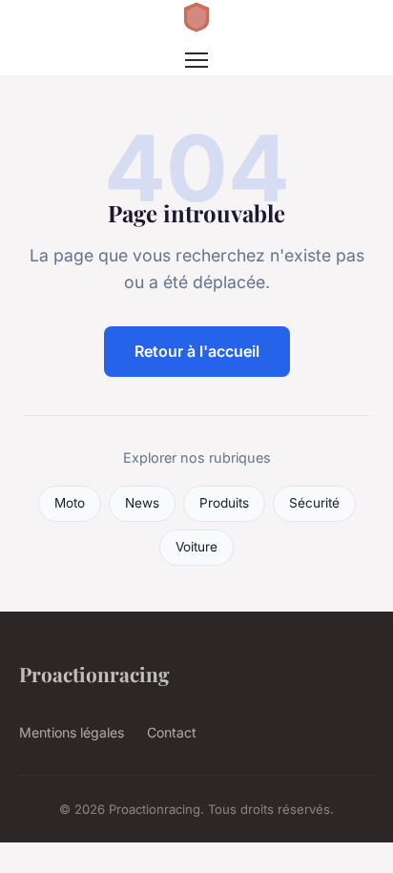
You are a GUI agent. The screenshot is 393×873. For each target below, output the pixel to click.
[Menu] (196, 60)
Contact (171, 732)
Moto (69, 502)
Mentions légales (71, 732)
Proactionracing (94, 673)
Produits (224, 502)
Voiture (196, 546)
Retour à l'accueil (196, 351)
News (142, 502)
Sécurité (314, 502)
